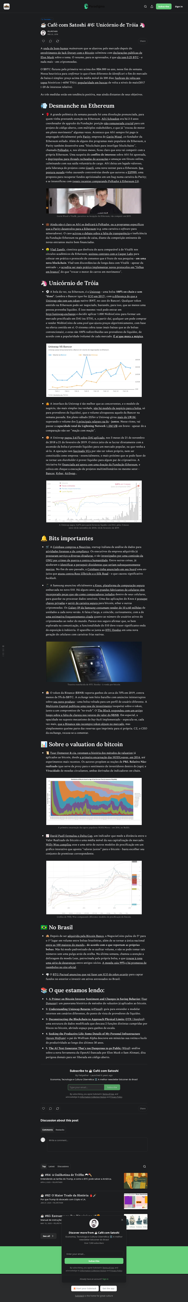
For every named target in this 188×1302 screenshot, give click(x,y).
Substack (79, 1295)
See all (46, 1236)
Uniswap (94, 292)
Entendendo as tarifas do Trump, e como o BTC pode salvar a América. (76, 1178)
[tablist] (53, 1130)
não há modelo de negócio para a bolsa (117, 408)
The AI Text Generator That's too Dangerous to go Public (85, 1048)
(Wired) (126, 1048)
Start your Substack (86, 1288)
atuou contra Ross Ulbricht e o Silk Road (83, 574)
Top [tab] (44, 1166)
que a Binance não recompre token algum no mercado (91, 724)
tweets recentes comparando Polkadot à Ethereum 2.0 (105, 181)
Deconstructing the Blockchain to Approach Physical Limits (87, 1019)
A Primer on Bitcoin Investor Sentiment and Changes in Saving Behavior (95, 999)
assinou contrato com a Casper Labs (111, 254)
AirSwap (70, 473)
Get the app (108, 1288)
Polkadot (63, 150)
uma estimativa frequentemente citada (69, 617)
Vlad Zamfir (57, 249)
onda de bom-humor (55, 48)
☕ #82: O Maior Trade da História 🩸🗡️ (68, 1195)
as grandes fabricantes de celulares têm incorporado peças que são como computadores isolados (95, 592)
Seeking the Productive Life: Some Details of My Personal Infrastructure (94, 1034)
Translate (47, 19)
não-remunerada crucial (119, 123)
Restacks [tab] (60, 1129)
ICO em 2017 (96, 296)
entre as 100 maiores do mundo (65, 945)
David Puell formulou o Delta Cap (71, 836)
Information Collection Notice (93, 1270)
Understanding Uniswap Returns (70, 1009)
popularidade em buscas (93, 83)
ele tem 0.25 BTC (128, 57)
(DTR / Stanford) (134, 1019)
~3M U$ (112, 426)
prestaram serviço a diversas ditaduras (69, 556)
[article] (94, 1181)
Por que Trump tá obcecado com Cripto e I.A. (63, 1199)
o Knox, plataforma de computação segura (119, 585)
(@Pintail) (96, 1009)
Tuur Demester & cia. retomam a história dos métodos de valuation (91, 753)
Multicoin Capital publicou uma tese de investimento (79, 706)
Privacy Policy (116, 1270)
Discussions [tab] (63, 1166)
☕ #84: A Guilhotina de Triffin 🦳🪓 (66, 1175)
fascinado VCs (82, 451)
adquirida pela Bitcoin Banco (86, 936)
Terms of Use (108, 1267)
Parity (86, 137)
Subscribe (163, 6)
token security (120, 974)
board (133, 569)
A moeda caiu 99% (113, 963)
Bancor (50, 473)
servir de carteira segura (83, 603)
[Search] (145, 6)
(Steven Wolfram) (56, 1038)
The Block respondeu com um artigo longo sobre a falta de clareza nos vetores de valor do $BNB (94, 713)
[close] (122, 1220)
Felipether (52, 31)
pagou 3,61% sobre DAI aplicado (84, 438)
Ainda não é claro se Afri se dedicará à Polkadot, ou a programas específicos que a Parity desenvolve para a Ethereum (95, 226)
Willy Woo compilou (58, 845)
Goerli (90, 168)
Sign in (179, 6)
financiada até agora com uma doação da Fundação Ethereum (99, 465)
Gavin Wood (114, 137)
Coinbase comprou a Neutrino (71, 547)
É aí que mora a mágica (128, 336)
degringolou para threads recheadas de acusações (78, 159)
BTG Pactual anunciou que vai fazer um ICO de (83, 974)
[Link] (36, 105)
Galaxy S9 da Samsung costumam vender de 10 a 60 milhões (105, 608)
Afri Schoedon (110, 119)
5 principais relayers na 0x (92, 422)
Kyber (59, 473)
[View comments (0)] (50, 41)
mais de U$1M (126, 417)
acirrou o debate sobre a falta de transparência (101, 233)
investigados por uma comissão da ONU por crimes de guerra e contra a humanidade (94, 558)
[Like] (43, 41)
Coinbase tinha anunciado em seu (108, 569)
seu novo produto (64, 702)
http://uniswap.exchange (61, 314)
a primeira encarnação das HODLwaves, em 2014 (110, 757)
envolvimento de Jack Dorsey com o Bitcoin (67, 53)
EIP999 (132, 172)
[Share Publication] (152, 6)
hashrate (120, 78)
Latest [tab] (52, 1166)
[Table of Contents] (3, 651)
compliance (82, 551)
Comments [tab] (47, 1129)
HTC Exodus (113, 630)
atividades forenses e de (61, 551)
